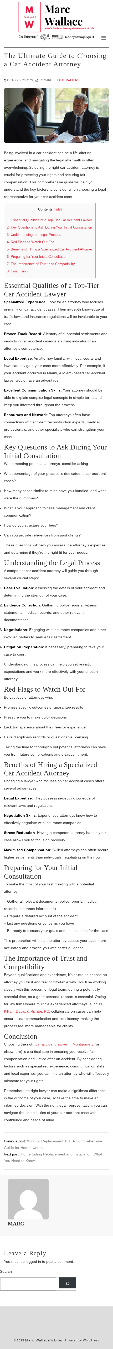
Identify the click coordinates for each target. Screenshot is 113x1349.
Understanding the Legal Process (34, 235)
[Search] (67, 1282)
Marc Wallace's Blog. (44, 1340)
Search (6, 1271)
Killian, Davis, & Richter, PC (26, 1011)
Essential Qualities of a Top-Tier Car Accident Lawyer (49, 220)
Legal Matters (67, 80)
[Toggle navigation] (103, 37)
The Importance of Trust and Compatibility (41, 264)
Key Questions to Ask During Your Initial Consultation (49, 227)
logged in (33, 1261)
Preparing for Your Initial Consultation (37, 257)
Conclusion (17, 271)
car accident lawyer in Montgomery (64, 1044)
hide (57, 209)
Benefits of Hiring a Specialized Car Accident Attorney (50, 249)
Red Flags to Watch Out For (30, 242)
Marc (48, 80)
